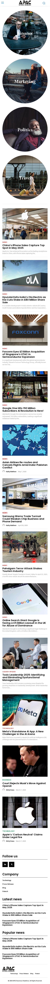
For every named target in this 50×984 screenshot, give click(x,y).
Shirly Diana (10, 790)
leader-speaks (9, 671)
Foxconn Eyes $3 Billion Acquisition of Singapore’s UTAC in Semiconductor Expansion (23, 354)
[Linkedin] (5, 864)
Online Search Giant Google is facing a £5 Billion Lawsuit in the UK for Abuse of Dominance (24, 623)
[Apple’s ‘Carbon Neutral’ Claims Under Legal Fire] (25, 812)
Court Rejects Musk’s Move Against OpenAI (24, 785)
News (4, 242)
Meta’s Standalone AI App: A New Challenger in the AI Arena (23, 733)
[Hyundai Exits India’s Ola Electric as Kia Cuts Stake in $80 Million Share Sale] (25, 275)
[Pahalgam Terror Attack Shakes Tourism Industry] (25, 547)
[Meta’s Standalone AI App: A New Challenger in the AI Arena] (25, 710)
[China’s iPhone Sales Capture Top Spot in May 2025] (25, 223)
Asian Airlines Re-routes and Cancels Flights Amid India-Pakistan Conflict (24, 465)
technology (8, 728)
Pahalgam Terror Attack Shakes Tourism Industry (22, 570)
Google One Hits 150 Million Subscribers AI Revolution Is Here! (23, 409)
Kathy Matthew (11, 471)
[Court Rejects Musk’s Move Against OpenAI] (25, 761)
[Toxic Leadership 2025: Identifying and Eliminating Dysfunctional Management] (25, 653)
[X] (11, 864)
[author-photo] (4, 471)
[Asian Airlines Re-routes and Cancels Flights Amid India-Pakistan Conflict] (25, 440)
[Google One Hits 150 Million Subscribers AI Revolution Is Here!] (25, 386)
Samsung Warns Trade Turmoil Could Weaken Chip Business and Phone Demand (23, 519)
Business (6, 780)
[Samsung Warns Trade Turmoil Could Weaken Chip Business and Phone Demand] (25, 493)
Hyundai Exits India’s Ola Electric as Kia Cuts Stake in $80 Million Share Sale (24, 299)
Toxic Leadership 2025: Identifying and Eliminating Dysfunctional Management (23, 677)
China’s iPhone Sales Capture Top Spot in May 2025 (23, 247)
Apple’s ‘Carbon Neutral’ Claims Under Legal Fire (22, 836)
